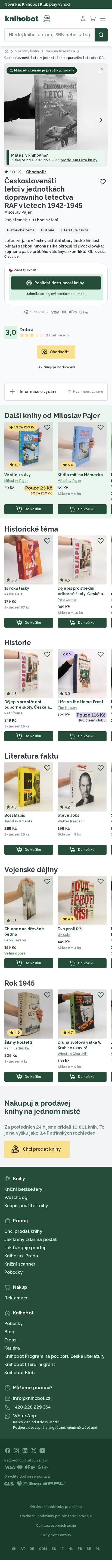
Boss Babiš (14, 815)
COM (43, 1549)
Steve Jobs (68, 815)
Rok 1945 (19, 983)
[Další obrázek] (100, 120)
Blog (9, 1331)
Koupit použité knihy (26, 1205)
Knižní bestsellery (23, 1189)
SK (14, 1549)
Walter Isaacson (71, 821)
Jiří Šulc (64, 935)
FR (80, 1549)
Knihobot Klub (19, 1372)
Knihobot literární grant (29, 1364)
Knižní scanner (19, 1264)
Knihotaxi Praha (21, 1255)
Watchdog (15, 1197)
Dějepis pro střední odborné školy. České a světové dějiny (80, 593)
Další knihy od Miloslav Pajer (52, 415)
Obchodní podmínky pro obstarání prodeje (56, 1516)
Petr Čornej (67, 600)
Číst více (11, 256)
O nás (10, 1340)
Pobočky (13, 1272)
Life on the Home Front (80, 702)
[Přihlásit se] (83, 18)
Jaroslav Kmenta (18, 821)
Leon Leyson (15, 940)
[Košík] (93, 18)
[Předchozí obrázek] (11, 120)
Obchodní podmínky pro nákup (56, 1507)
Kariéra (12, 1348)
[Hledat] (101, 34)
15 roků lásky (16, 588)
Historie (17, 643)
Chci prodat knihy (23, 1231)
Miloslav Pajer (18, 212)
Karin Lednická (16, 1048)
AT (23, 1549)
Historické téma (31, 529)
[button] (56, 115)
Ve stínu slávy (17, 475)
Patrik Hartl (14, 594)
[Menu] (103, 18)
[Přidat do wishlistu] (103, 182)
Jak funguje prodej (24, 1247)
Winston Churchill (73, 1054)
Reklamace (16, 1298)
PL (98, 1549)
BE (88, 1549)
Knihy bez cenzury (56, 1535)
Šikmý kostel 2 (18, 1042)
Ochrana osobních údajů (56, 1526)
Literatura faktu (31, 756)
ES (54, 1549)
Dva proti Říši (70, 929)
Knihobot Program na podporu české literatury (54, 1356)
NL (71, 1549)
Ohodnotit (36, 172)
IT (62, 1549)
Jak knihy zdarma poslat (30, 1239)
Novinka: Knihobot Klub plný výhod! (38, 4)
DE (32, 1549)
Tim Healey (67, 708)
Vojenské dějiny (31, 870)
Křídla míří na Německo (80, 475)
